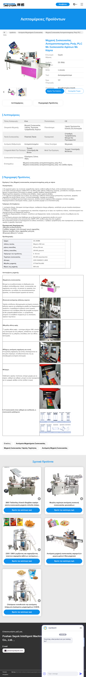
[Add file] (44, 673)
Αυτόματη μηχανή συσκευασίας (54, 448)
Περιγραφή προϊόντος (48, 103)
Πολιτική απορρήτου (5, 673)
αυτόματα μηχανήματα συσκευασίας (30, 32)
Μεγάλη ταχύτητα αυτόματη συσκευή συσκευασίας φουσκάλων (64, 504)
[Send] (80, 673)
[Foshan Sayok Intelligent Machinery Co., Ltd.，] (14, 4)
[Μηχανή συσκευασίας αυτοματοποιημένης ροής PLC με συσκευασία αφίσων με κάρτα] (27, 61)
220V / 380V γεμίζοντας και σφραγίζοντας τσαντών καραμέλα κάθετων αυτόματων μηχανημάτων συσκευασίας (22, 555)
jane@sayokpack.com (15, 650)
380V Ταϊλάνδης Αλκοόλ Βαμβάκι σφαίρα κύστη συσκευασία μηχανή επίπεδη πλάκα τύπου (22, 504)
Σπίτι (5, 32)
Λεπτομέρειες (17, 103)
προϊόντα (13, 32)
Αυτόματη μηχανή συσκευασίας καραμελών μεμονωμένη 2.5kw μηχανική (64, 555)
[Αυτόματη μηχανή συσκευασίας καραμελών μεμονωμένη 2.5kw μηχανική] (64, 534)
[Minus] (80, 628)
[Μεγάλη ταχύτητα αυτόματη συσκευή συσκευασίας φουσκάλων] (64, 483)
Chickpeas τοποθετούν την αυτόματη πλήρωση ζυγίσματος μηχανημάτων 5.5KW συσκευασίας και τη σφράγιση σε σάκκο (22, 606)
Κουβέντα (63, 4)
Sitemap (13, 672)
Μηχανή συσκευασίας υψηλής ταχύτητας (20, 448)
